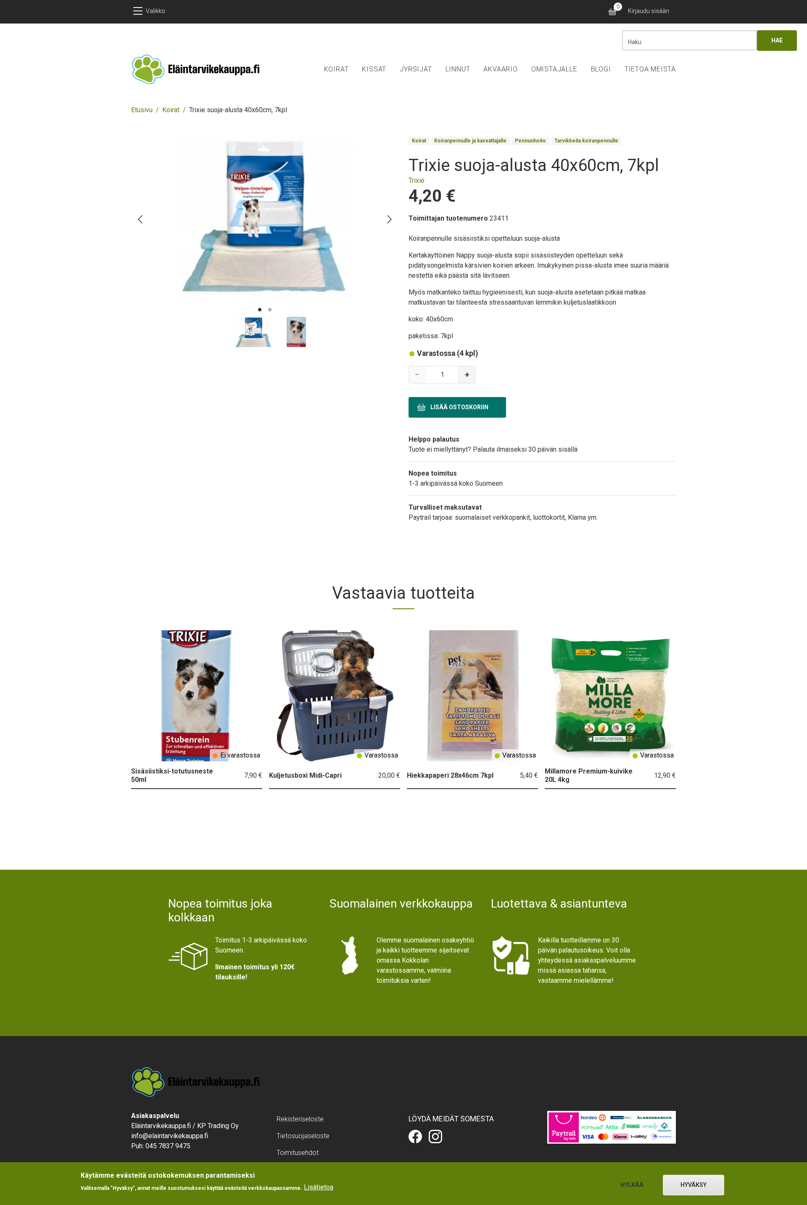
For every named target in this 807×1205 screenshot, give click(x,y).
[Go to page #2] (270, 309)
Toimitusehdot (298, 1153)
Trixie (417, 180)
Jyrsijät (416, 69)
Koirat (336, 69)
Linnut (458, 69)
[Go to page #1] (260, 309)
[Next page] (388, 219)
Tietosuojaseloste (303, 1136)
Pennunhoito (530, 141)
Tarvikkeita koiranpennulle (586, 141)
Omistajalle (554, 69)
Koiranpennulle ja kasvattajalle (470, 141)
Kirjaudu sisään (648, 11)
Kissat (374, 69)
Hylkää (631, 1184)
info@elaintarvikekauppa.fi (169, 1136)
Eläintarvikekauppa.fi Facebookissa (415, 1136)
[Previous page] (140, 219)
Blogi (601, 69)
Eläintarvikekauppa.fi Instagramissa (435, 1136)
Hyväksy (693, 1184)
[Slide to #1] (253, 332)
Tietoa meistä (650, 69)
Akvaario (500, 69)
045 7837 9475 (167, 1146)
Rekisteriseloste (300, 1119)
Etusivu (142, 110)
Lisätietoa (318, 1187)
